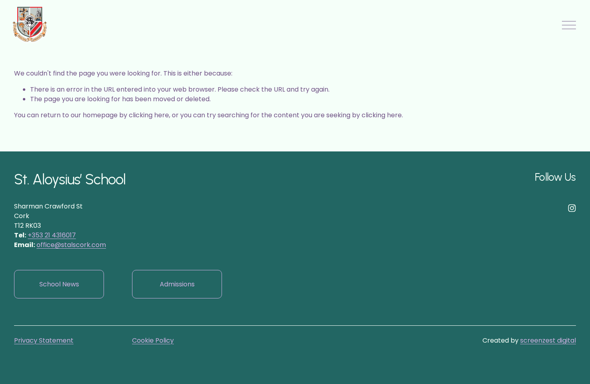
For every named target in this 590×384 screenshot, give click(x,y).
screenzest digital (548, 340)
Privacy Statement (43, 340)
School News (59, 284)
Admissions (177, 284)
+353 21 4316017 (52, 235)
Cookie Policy (153, 340)
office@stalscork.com (71, 244)
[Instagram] (572, 208)
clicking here (149, 115)
